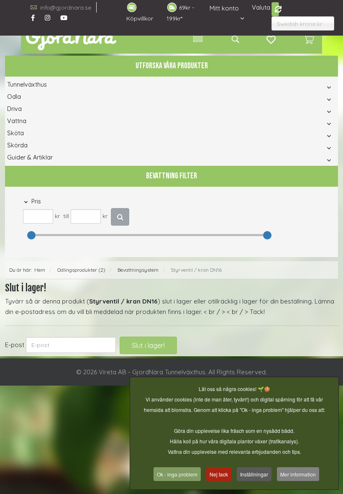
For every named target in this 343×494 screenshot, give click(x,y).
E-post (14, 345)
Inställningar (254, 474)
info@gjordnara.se (65, 7)
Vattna (16, 121)
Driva (14, 109)
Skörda (17, 145)
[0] (308, 39)
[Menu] (198, 39)
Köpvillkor (139, 18)
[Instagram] (47, 18)
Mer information (298, 474)
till (66, 216)
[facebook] (33, 18)
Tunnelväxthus (27, 84)
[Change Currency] (275, 9)
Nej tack (219, 474)
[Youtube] (63, 18)
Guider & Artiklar (30, 157)
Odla (14, 96)
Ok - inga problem (177, 474)
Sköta (15, 133)
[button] (282, 87)
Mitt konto (224, 8)
